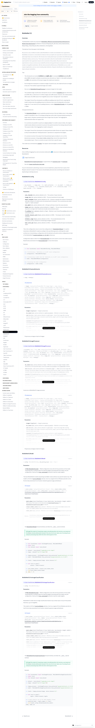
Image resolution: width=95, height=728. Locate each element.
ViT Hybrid (5, 368)
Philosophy (4, 206)
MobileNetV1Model (31, 113)
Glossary (4, 208)
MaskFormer (6, 329)
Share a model (5, 42)
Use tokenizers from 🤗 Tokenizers (8, 75)
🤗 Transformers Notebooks (8, 192)
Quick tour (4, 20)
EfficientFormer (6, 317)
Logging (4, 250)
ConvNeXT (5, 295)
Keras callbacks (6, 248)
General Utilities (6, 408)
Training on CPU (6, 129)
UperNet (5, 359)
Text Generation (6, 254)
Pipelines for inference (7, 28)
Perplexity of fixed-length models (9, 227)
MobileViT (5, 336)
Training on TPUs (6, 133)
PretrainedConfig (44, 238)
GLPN (4, 321)
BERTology (4, 225)
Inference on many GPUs (8, 147)
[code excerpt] (71, 248)
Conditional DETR (7, 293)
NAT (4, 338)
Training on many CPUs (8, 131)
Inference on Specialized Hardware (8, 150)
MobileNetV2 (6, 334)
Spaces (59, 2)
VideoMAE (5, 364)
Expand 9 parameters (48, 382)
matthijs (40, 143)
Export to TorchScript (7, 66)
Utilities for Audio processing (9, 406)
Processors (5, 265)
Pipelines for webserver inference (7, 230)
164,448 (16, 11)
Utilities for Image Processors (9, 403)
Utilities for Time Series (8, 410)
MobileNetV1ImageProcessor (38, 89)
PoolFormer (6, 340)
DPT (4, 314)
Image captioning (6, 114)
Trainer (4, 271)
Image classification (7, 97)
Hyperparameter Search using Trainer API (9, 160)
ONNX (4, 256)
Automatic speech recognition (9, 91)
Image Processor (6, 278)
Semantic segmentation (8, 100)
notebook (64, 161)
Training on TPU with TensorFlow (7, 136)
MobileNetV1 (6, 332)
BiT (4, 291)
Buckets (67, 2)
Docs (74, 2)
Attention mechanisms (7, 221)
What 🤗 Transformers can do (9, 211)
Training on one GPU (7, 124)
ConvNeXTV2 (6, 297)
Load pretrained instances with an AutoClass (9, 31)
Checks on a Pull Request (8, 189)
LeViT (4, 325)
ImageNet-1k (60, 92)
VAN (4, 361)
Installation (4, 22)
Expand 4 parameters (49, 647)
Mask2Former (6, 327)
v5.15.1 (55, 5)
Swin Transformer (7, 349)
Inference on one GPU (8, 145)
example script (56, 161)
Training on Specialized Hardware (8, 140)
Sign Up (91, 2)
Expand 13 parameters (48, 328)
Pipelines (5, 263)
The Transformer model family (9, 216)
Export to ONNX (6, 64)
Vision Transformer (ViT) (8, 366)
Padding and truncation (7, 223)
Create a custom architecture (9, 50)
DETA (4, 306)
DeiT (4, 304)
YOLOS (4, 374)
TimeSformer (6, 357)
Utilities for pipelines (7, 395)
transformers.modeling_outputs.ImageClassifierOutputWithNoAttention (43, 621)
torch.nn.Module (37, 479)
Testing (4, 187)
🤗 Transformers (6, 18)
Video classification (7, 102)
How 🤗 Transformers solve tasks (8, 213)
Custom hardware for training (9, 153)
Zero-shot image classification (9, 108)
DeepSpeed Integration (8, 274)
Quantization (6, 267)
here (65, 143)
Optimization (5, 259)
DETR (4, 308)
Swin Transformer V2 (8, 351)
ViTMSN (5, 372)
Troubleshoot (6, 68)
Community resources (7, 194)
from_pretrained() (43, 472)
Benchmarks (5, 197)
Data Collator (6, 246)
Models (45, 2)
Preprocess (4, 34)
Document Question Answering (10, 116)
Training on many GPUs (8, 127)
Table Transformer (7, 355)
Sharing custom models (8, 52)
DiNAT (4, 310)
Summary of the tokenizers (8, 218)
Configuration (6, 244)
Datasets (52, 2)
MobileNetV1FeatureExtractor (85, 20)
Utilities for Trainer (7, 399)
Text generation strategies (9, 82)
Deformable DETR (7, 302)
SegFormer (5, 346)
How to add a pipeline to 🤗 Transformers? (9, 184)
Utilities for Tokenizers (8, 397)
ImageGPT (5, 323)
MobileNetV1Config (59, 104)
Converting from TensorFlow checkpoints (9, 61)
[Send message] (92, 725)
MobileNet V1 (80, 11)
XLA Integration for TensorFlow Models (10, 163)
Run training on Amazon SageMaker (8, 57)
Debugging (5, 157)
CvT (4, 299)
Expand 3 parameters (49, 518)
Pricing (78, 2)
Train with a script (7, 55)
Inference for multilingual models (8, 79)
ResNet (5, 344)
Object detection (6, 104)
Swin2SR (5, 353)
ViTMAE (5, 370)
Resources (81, 16)
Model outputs (6, 261)
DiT (4, 312)
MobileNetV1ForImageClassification (33, 161)
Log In (86, 2)
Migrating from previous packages (7, 199)
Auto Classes (6, 239)
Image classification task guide (36, 164)
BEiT (4, 289)
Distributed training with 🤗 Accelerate (8, 39)
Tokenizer (5, 269)
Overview (5, 122)
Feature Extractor (7, 276)
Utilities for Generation (8, 401)
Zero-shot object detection (9, 106)
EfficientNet (6, 319)
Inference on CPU (7, 143)
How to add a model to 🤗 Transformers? (8, 175)
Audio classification (7, 89)
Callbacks (5, 241)
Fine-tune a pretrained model (8, 36)
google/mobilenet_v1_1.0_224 (40, 235)
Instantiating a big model (8, 155)
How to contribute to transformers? (7, 171)
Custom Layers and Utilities (9, 393)
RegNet (5, 342)
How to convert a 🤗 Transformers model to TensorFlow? (8, 180)
